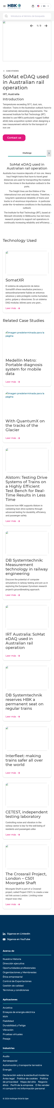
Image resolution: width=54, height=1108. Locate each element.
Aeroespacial (10, 1061)
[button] (31, 26)
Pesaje (6, 1038)
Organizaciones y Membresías (19, 972)
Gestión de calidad (13, 985)
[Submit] (6, 16)
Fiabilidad (8, 1021)
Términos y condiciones (16, 990)
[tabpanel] (27, 195)
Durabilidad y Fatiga (14, 1025)
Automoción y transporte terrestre (22, 1065)
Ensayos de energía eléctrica (19, 1012)
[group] (27, 191)
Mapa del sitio (28, 1082)
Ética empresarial (13, 977)
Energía (7, 1069)
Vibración (8, 1030)
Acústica (7, 1007)
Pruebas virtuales (13, 1034)
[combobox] (27, 16)
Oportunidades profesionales (19, 968)
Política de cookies (27, 1078)
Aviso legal (9, 1078)
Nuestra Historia (12, 959)
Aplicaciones (10, 999)
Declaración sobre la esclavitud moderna (26, 1075)
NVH (5, 1016)
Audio (6, 1056)
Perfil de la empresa (22, 1085)
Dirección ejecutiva (13, 963)
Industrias (9, 1048)
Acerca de (8, 951)
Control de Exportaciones (17, 981)
